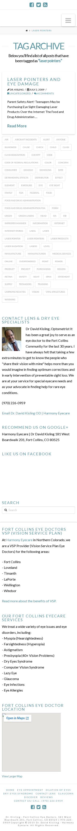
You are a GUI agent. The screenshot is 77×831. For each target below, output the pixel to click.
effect (59, 177)
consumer (11, 170)
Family (8, 192)
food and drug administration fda (25, 208)
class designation (15, 155)
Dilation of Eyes (58, 790)
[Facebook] (32, 4)
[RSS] (45, 4)
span (48, 276)
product (10, 269)
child (53, 147)
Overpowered (27, 261)
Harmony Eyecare (19, 540)
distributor (42, 177)
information (40, 223)
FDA (21, 192)
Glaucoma (66, 793)
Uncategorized (20, 93)
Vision (35, 291)
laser (46, 231)
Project (25, 269)
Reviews (46, 797)
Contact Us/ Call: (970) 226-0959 (38, 800)
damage (28, 170)
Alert (46, 139)
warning (10, 299)
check (39, 147)
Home (10, 790)
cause (26, 147)
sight (36, 276)
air (6, 139)
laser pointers (35, 238)
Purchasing (44, 269)
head (43, 215)
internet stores (14, 231)
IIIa (54, 215)
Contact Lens (46, 793)
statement (64, 276)
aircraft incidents (26, 139)
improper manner (15, 223)
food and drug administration (23, 200)
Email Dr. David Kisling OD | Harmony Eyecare (36, 413)
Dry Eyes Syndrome (18, 793)
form (55, 208)
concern (63, 162)
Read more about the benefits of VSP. (29, 601)
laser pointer (13, 238)
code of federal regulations (21, 162)
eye (41, 185)
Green (8, 215)
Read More (17, 126)
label (33, 231)
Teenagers (25, 284)
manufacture (13, 253)
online (9, 261)
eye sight (54, 185)
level (47, 246)
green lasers (26, 215)
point (45, 261)
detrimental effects (16, 177)
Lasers (33, 246)
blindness (10, 147)
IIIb (65, 215)
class (66, 147)
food (49, 192)
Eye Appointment (30, 790)
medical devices (61, 253)
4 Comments (45, 93)
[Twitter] (38, 4)
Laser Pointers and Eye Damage (34, 81)
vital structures (55, 291)
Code (49, 155)
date (60, 170)
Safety (23, 276)
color (48, 162)
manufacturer (37, 253)
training (43, 284)
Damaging (46, 170)
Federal (34, 192)
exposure (26, 185)
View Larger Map (12, 776)
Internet (59, 223)
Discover (31, 797)
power (59, 261)
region (61, 269)
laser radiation (14, 246)
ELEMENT (10, 185)
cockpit (36, 155)
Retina (8, 276)
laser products (59, 238)
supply (8, 284)
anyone (60, 139)
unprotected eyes (15, 291)
